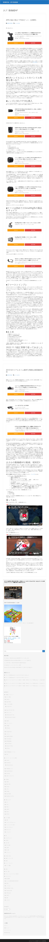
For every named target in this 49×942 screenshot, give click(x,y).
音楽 (6, 869)
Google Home (9, 731)
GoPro (7, 811)
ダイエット (8, 852)
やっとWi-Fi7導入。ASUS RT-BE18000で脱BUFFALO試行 (15, 662)
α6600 (7, 809)
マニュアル (33, 474)
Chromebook (8, 738)
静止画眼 (8, 878)
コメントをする (17, 23)
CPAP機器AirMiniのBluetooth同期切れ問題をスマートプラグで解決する (17, 660)
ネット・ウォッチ (9, 863)
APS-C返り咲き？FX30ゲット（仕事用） (21, 20)
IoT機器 (7, 725)
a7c (7, 802)
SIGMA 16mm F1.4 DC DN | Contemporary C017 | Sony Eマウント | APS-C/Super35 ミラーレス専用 (28, 128)
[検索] (43, 651)
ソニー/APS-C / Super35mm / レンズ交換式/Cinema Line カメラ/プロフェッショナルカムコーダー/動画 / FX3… (28, 33)
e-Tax (7, 789)
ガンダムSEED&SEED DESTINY (12, 881)
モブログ (8, 900)
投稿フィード (6, 927)
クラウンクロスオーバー (11, 822)
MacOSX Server (9, 771)
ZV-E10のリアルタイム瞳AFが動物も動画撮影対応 (24, 371)
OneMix (7, 791)
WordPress (8, 762)
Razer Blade (8, 793)
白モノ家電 (8, 697)
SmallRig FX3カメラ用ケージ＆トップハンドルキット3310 (27, 222)
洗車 (7, 820)
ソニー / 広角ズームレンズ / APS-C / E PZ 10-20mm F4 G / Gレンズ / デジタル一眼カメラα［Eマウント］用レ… (28, 158)
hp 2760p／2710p (9, 888)
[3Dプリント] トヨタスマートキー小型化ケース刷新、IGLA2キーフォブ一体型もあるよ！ (22, 679)
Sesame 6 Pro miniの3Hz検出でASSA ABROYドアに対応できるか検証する (18, 667)
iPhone (8, 748)
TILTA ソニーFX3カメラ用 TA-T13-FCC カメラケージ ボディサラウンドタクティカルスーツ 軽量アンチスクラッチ (28, 259)
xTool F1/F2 (9, 706)
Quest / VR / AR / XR (10, 710)
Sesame (8, 728)
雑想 (7, 897)
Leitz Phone (9, 743)
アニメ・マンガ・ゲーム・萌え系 (12, 873)
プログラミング (9, 838)
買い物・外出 (8, 856)
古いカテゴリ (8, 876)
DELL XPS (8, 784)
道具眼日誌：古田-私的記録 (10, 2)
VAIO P (7, 895)
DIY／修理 (8, 845)
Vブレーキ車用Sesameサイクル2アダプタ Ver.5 (15, 675)
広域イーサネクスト (10, 775)
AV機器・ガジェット (9, 694)
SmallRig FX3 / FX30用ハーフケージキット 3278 (25, 237)
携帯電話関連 (8, 741)
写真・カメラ (8, 799)
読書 (6, 860)
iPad (7, 754)
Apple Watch (8, 701)
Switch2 (7, 699)
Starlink (7, 760)
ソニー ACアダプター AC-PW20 (22, 405)
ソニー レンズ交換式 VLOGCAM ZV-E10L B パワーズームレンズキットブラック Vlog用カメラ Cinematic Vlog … (28, 386)
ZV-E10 (7, 814)
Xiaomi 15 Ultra (10, 745)
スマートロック (9, 723)
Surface (7, 786)
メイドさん (8, 885)
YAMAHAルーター (9, 768)
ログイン (6, 925)
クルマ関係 (8, 817)
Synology (8, 773)
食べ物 (7, 849)
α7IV (7, 804)
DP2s (7, 883)
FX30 (7, 806)
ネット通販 (8, 865)
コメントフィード (7, 930)
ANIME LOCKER (9, 736)
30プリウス (8, 829)
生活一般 (7, 842)
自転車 (7, 847)
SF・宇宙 (7, 871)
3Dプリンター (9, 712)
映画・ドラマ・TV (9, 858)
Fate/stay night (9, 890)
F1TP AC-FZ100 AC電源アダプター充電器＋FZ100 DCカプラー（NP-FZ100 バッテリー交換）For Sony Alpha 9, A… (28, 427)
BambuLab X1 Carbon (11, 717)
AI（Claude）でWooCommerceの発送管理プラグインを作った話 (16, 658)
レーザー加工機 (9, 704)
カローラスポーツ (9, 827)
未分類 (7, 840)
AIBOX (7, 720)
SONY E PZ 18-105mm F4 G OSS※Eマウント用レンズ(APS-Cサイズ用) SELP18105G (28, 109)
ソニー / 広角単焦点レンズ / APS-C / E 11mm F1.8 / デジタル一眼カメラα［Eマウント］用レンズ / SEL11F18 (28, 187)
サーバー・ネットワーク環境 (11, 758)
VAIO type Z (8, 892)
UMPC (7, 781)
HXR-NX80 (35, 62)
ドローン (8, 734)
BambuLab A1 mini (10, 714)
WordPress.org (7, 932)
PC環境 (7, 779)
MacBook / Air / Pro (10, 796)
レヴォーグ (8, 832)
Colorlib (37, 940)
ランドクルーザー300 (10, 824)
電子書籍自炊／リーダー (11, 752)
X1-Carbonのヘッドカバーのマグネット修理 (12, 665)
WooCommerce (10, 765)
